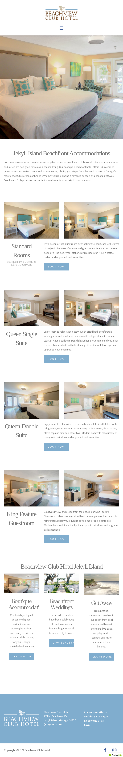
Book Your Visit (94, 720)
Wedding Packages (96, 716)
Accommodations (95, 712)
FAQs (87, 725)
